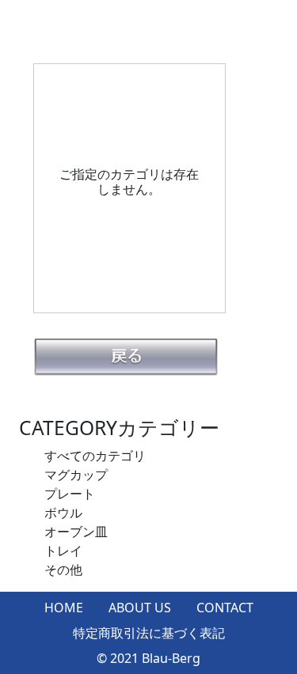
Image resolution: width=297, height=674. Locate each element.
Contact (224, 607)
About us (140, 607)
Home (63, 607)
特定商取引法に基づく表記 (149, 633)
